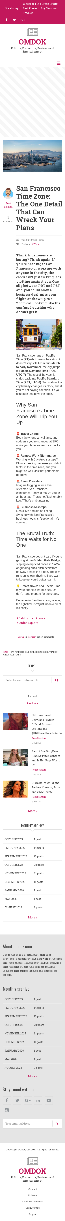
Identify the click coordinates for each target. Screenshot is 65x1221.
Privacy (32, 1195)
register (32, 636)
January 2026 (14, 890)
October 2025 (14, 864)
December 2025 (15, 882)
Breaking (11, 8)
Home (5, 652)
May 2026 (11, 899)
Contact (32, 1189)
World (36, 244)
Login (32, 1214)
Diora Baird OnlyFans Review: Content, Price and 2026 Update (46, 787)
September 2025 (16, 856)
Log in (21, 636)
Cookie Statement (32, 1201)
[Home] (32, 31)
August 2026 (13, 907)
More (31, 811)
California (26, 618)
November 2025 (15, 873)
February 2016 (15, 848)
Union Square (28, 623)
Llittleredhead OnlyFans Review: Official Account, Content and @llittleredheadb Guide (47, 724)
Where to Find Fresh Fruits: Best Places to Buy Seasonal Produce (40, 8)
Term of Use (32, 1207)
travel (42, 618)
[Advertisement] (32, 102)
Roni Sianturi (39, 738)
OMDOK (32, 42)
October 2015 (14, 839)
